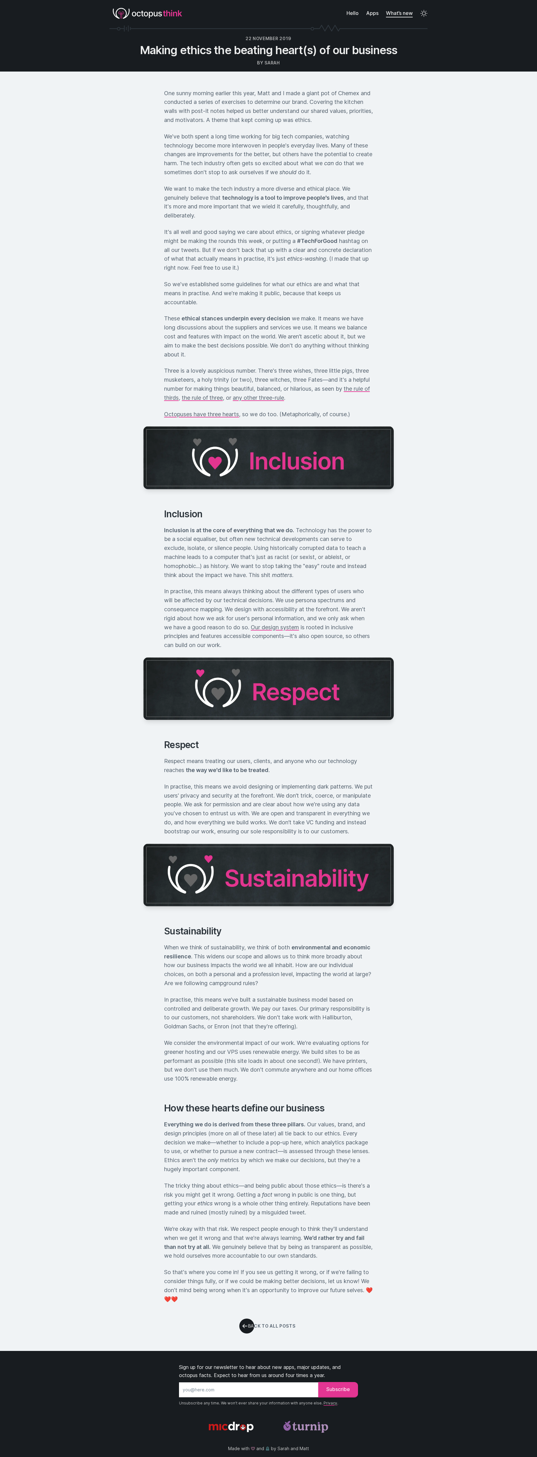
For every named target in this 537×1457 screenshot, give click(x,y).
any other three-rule (258, 397)
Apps (372, 13)
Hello (353, 13)
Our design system (275, 627)
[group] (269, 1326)
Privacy (330, 1403)
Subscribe (338, 1389)
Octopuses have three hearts (201, 414)
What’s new (399, 13)
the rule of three (202, 397)
